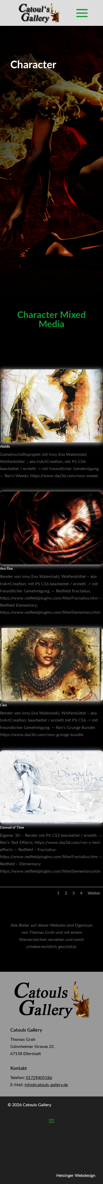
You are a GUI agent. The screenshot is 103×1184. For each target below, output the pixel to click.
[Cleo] (51, 700)
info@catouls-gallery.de (46, 1085)
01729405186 (39, 1078)
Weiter (94, 893)
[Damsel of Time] (51, 822)
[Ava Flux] (51, 563)
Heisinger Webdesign (75, 1175)
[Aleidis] (51, 441)
